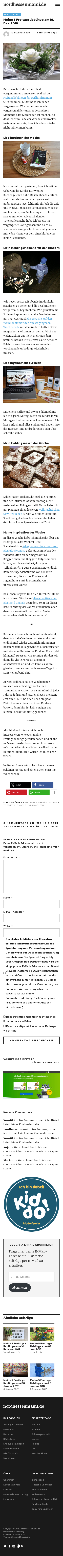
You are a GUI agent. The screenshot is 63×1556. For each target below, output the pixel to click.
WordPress (20, 1534)
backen (35, 1439)
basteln (36, 1424)
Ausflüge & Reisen (13, 1424)
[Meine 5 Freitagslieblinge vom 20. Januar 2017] (42, 1370)
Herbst (35, 1444)
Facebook (9, 1545)
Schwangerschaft (41, 1434)
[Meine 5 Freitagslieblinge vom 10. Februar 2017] (15, 1334)
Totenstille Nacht (14, 805)
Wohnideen (9, 1458)
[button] (20, 785)
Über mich (8, 1480)
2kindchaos (38, 1480)
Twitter (5, 1545)
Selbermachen (11, 1448)
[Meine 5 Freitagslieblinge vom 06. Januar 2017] (15, 1370)
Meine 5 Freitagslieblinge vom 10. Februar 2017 (14, 1346)
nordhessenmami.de (24, 4)
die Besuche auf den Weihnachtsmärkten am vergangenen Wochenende (27, 323)
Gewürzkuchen (48, 802)
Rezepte (8, 1434)
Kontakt (7, 1489)
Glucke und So (39, 1489)
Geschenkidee (39, 1453)
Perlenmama (38, 1494)
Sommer (36, 1429)
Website (8, 926)
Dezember (31, 802)
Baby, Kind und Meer (42, 1509)
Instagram (14, 1545)
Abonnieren (19, 1287)
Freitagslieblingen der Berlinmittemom (27, 97)
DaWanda (8, 1429)
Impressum (9, 1499)
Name (8, 897)
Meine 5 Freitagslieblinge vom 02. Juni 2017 (41, 1346)
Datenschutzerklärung (43, 952)
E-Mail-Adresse (14, 912)
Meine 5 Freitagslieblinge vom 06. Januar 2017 (14, 1383)
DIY (33, 1448)
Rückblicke (9, 1439)
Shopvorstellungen (13, 1444)
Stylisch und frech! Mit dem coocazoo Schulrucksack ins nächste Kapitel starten (30, 1151)
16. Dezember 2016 (21, 32)
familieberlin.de (40, 1504)
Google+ (23, 1545)
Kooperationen (11, 1484)
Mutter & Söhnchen (42, 1484)
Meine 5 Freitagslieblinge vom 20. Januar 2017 (41, 1383)
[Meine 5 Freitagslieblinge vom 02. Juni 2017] (42, 1334)
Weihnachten (36, 805)
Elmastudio (24, 1536)
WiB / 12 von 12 (12, 14)
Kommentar (11, 857)
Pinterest (18, 1545)
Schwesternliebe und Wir (44, 1499)
